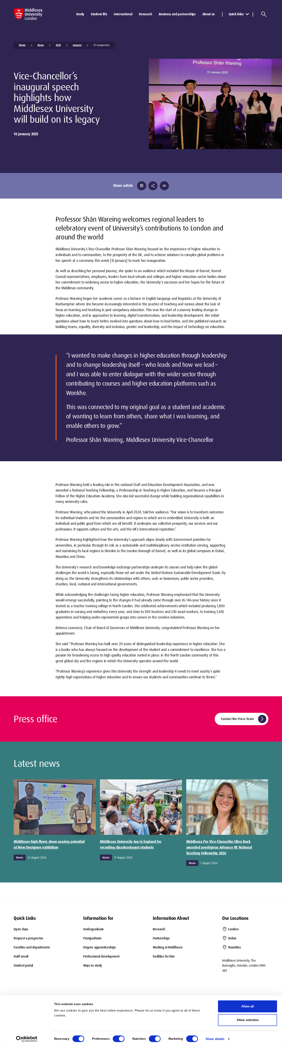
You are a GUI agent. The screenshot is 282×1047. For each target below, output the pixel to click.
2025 (58, 45)
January (77, 45)
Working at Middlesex (167, 947)
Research (145, 14)
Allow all (247, 1006)
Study (80, 14)
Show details (215, 1039)
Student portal (23, 965)
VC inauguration (101, 45)
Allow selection (248, 1020)
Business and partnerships (177, 14)
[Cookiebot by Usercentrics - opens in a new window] (27, 1039)
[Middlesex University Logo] (28, 14)
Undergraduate (93, 929)
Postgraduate (92, 938)
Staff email (21, 956)
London (233, 929)
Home (22, 45)
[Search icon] (263, 14)
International (123, 14)
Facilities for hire (164, 956)
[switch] (118, 1038)
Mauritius (234, 947)
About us (208, 14)
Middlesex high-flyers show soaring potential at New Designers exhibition (49, 844)
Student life (99, 14)
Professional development (101, 956)
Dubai (232, 938)
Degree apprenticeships (99, 947)
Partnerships (161, 938)
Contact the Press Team (243, 719)
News (41, 45)
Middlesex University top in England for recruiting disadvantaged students (130, 844)
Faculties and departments (32, 947)
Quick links (236, 14)
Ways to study (92, 965)
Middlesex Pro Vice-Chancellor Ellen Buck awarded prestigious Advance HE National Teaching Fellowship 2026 (219, 847)
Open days (21, 929)
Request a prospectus (28, 938)
